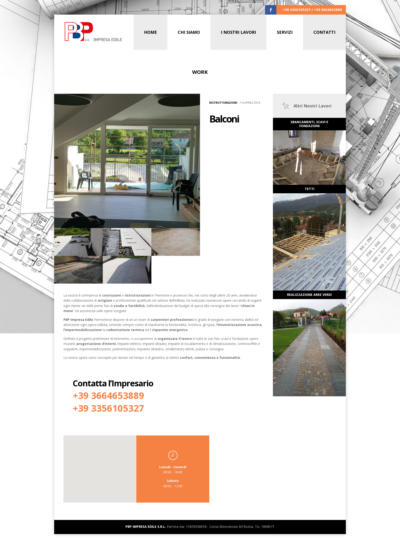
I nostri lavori (238, 32)
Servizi (285, 32)
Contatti (324, 32)
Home (150, 32)
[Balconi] (127, 161)
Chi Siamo (189, 32)
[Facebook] (270, 10)
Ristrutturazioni (223, 103)
